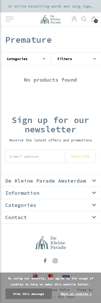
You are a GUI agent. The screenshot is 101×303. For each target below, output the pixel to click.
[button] (9, 19)
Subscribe (80, 156)
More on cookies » (76, 294)
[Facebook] (45, 261)
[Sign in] (74, 19)
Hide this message (28, 294)
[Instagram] (55, 261)
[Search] (84, 19)
